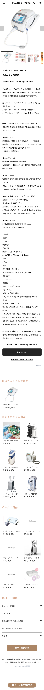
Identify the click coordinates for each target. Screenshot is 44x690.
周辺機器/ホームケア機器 (12, 629)
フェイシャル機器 (8, 606)
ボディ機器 (6, 613)
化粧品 (4, 636)
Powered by (19, 666)
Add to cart (22, 352)
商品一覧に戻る (22, 648)
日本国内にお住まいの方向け (22, 359)
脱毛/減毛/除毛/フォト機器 (12, 621)
